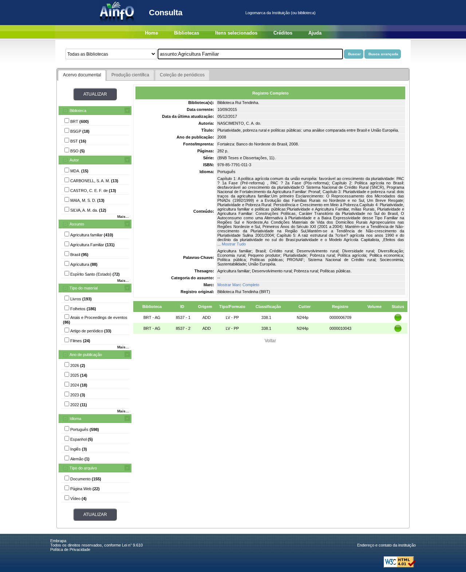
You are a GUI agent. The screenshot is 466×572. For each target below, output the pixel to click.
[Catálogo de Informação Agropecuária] (117, 23)
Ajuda (314, 33)
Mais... (123, 217)
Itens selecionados (236, 33)
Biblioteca (78, 110)
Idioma (75, 418)
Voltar (270, 340)
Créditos (282, 33)
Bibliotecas (186, 33)
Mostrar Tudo (234, 244)
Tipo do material (84, 288)
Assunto (77, 224)
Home (151, 33)
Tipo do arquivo (83, 468)
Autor (74, 160)
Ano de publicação (86, 354)
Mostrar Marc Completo (238, 285)
